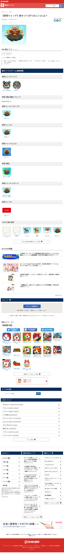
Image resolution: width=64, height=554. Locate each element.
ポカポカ (8, 53)
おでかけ (6, 458)
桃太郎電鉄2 (48, 495)
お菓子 (5, 462)
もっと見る (30, 439)
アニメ (5, 465)
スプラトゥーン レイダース (52, 457)
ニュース (6, 481)
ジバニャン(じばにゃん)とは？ (11, 411)
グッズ (5, 469)
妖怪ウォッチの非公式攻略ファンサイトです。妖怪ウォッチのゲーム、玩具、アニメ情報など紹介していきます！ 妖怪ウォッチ (32, 535)
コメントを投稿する (32, 306)
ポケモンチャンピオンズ (51, 471)
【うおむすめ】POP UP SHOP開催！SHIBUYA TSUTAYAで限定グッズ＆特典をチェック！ (30, 478)
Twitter (30, 547)
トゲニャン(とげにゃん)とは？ (11, 432)
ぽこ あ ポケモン (49, 461)
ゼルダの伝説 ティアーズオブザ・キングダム (52, 484)
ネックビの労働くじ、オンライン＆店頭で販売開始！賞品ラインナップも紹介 (31, 460)
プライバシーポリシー (29, 545)
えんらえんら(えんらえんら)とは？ (12, 421)
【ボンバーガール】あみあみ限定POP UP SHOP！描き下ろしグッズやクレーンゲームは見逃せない (31, 488)
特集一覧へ (59, 295)
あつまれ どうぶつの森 (51, 488)
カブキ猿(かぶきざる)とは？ (10, 415)
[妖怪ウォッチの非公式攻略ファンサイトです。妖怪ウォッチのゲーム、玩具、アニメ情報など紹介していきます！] (4, 1)
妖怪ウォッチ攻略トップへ (27, 380)
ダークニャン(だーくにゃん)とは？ (12, 418)
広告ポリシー (38, 545)
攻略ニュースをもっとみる (32, 517)
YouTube (35, 547)
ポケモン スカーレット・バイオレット (52, 479)
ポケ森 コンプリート (50, 498)
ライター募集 (50, 545)
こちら (36, 310)
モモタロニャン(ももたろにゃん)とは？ (13, 404)
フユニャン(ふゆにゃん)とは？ (11, 408)
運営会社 (44, 545)
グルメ (5, 473)
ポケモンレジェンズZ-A (51, 468)
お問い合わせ (25, 547)
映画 (5, 485)
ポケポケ (47, 475)
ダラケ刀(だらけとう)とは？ (10, 425)
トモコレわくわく (49, 464)
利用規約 (21, 545)
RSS (39, 547)
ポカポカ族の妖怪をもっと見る (31, 241)
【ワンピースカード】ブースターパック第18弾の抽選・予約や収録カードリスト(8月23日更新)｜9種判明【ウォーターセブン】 (31, 508)
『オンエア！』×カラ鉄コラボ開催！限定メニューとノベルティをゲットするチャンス (31, 498)
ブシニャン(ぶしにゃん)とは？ (11, 435)
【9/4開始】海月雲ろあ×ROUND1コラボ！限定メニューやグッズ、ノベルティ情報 (31, 469)
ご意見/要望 (15, 545)
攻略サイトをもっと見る (31, 374)
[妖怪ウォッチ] (25, 7)
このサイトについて (7, 545)
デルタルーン (48, 492)
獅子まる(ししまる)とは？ (10, 428)
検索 (60, 5)
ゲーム (5, 477)
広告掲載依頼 (57, 545)
